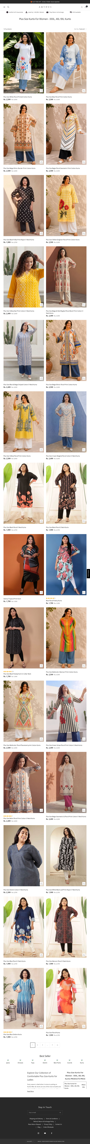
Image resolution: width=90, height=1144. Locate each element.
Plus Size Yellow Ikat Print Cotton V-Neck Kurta (19, 311)
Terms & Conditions (52, 1118)
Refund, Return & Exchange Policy (43, 1121)
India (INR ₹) (29, 1141)
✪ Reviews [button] (88, 573)
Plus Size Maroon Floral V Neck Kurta (58, 961)
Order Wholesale (48, 1127)
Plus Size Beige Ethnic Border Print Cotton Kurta (19, 168)
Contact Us (58, 1124)
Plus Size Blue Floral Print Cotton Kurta (59, 97)
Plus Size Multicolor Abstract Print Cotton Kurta (62, 672)
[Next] (57, 1045)
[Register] (60, 1112)
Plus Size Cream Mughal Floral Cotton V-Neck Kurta (63, 456)
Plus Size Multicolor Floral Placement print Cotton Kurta (22, 745)
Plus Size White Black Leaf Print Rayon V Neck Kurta (63, 890)
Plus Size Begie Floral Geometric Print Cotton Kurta (63, 168)
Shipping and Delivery (36, 1118)
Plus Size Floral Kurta (53, 1033)
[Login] (82, 7)
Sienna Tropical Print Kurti (12, 599)
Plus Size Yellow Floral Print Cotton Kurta (17, 456)
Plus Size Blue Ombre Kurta (13, 1034)
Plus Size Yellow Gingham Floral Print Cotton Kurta (62, 240)
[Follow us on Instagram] (38, 1133)
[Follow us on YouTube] (45, 1133)
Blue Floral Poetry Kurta (54, 601)
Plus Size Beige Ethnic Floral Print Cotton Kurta (61, 385)
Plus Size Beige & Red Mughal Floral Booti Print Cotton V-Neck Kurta (64, 312)
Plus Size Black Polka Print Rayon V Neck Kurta (19, 240)
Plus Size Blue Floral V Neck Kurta (14, 961)
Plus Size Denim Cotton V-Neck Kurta (16, 890)
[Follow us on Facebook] (51, 1133)
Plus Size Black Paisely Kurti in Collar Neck (17, 674)
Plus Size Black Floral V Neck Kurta (15, 527)
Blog (39, 1127)
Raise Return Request (34, 1124)
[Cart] (85, 7)
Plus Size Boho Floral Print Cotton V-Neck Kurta (19, 818)
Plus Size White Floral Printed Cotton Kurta (18, 97)
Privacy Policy (48, 1124)
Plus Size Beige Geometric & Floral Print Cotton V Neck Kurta (66, 817)
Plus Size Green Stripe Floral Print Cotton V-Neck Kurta (64, 745)
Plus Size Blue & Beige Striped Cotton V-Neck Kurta (20, 385)
